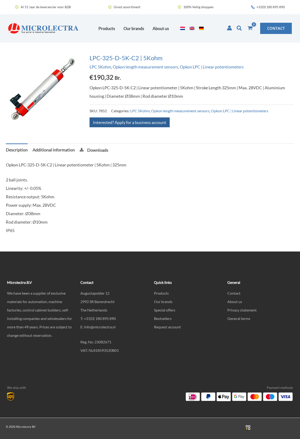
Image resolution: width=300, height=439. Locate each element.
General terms (238, 318)
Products (161, 293)
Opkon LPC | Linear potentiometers (212, 66)
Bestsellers (163, 318)
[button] (239, 28)
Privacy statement (242, 310)
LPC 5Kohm (100, 66)
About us (234, 301)
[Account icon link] (229, 27)
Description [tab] (17, 149)
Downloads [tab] (97, 150)
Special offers (164, 310)
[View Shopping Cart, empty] (250, 28)
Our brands (163, 301)
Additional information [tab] (54, 149)
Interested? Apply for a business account (129, 122)
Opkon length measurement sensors (145, 66)
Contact (233, 293)
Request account (167, 327)
